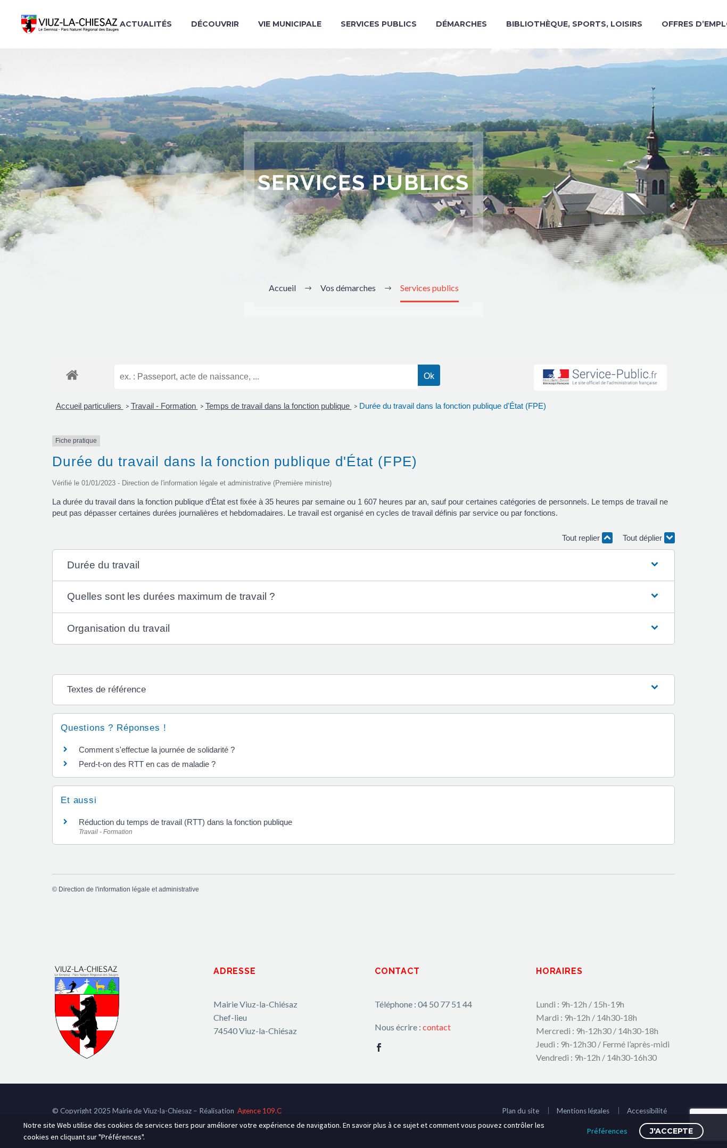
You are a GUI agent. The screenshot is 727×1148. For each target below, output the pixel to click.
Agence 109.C (259, 1110)
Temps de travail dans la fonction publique (278, 405)
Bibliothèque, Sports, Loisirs (574, 24)
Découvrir (215, 24)
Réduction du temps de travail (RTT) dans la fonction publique (185, 822)
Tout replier (582, 537)
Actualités (146, 24)
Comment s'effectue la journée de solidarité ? (157, 749)
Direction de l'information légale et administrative (129, 889)
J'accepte (671, 1131)
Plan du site (520, 1110)
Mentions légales (583, 1110)
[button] (363, 565)
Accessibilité (647, 1110)
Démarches (461, 24)
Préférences (607, 1131)
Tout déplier (643, 537)
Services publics (379, 24)
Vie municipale (289, 24)
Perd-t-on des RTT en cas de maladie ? (147, 764)
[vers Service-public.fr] (600, 378)
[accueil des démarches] (72, 374)
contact (437, 1027)
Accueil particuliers (89, 405)
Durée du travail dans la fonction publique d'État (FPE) (452, 405)
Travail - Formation (164, 405)
